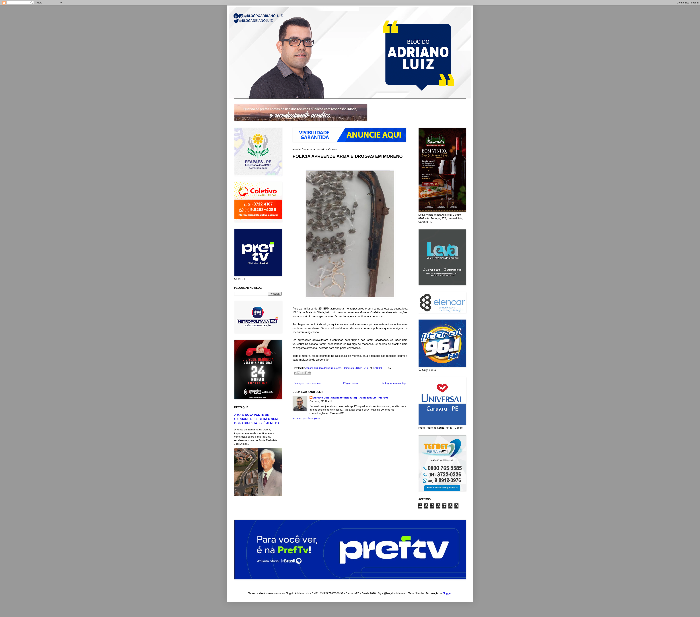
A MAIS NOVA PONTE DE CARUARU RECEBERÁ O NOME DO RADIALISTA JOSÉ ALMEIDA (257, 419)
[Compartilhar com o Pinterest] (309, 373)
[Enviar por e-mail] (296, 373)
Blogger (447, 593)
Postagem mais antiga (394, 383)
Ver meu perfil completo (306, 418)
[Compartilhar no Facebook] (306, 373)
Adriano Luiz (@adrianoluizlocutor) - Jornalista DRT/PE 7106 (350, 397)
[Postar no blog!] (299, 373)
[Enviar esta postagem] (389, 368)
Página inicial (350, 383)
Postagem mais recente (307, 383)
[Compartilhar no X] (302, 373)
